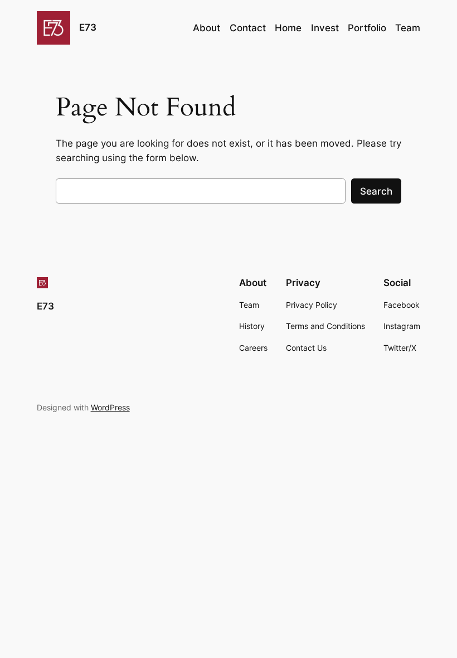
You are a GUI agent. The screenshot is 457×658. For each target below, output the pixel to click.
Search (376, 191)
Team (407, 27)
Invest (325, 27)
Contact (248, 27)
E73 (87, 27)
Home (288, 27)
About (206, 27)
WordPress (110, 407)
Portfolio (367, 27)
